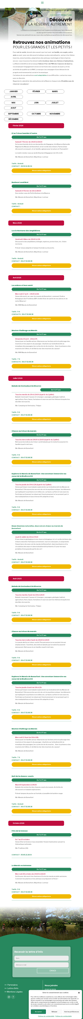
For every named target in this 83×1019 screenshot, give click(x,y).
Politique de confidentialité (46, 1016)
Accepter (38, 1012)
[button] (79, 993)
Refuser (54, 1012)
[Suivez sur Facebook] (13, 997)
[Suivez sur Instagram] (9, 997)
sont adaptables (40, 75)
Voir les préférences (71, 1012)
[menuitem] (42, 2)
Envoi (53, 970)
